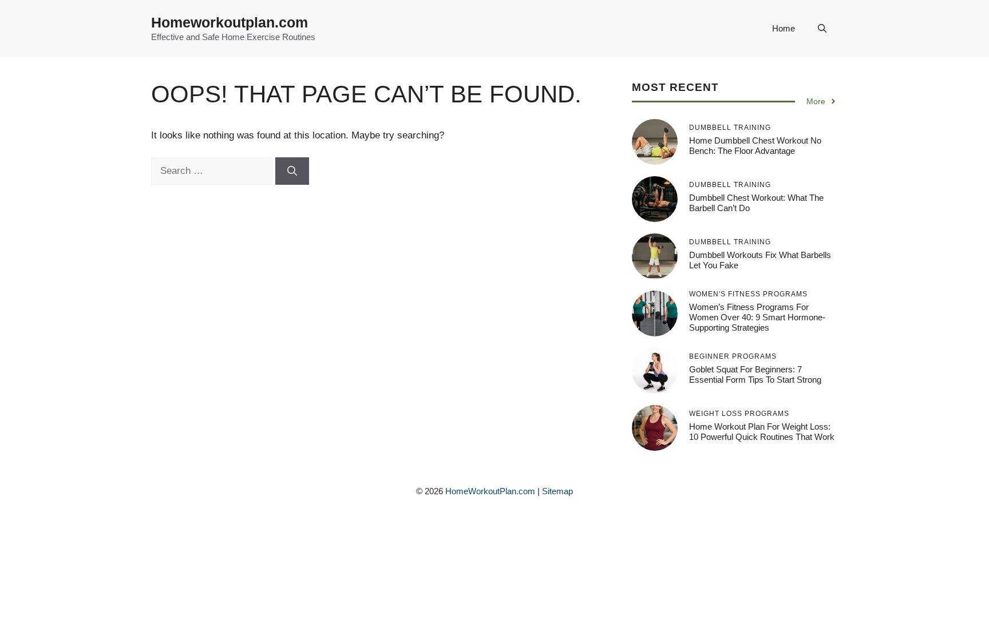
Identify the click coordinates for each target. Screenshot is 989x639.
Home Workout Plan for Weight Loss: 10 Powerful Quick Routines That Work (761, 432)
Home (783, 28)
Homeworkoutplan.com (229, 22)
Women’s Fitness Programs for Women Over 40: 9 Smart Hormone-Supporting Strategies (757, 317)
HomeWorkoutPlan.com (490, 491)
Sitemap (557, 491)
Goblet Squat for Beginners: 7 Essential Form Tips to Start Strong (755, 374)
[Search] (292, 171)
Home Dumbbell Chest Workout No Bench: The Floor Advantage (755, 146)
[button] (822, 28)
